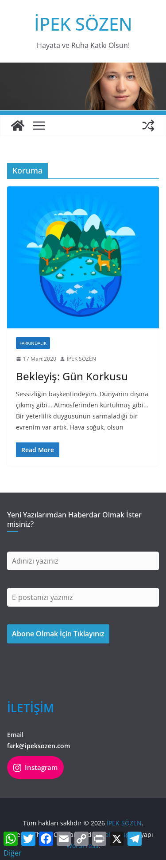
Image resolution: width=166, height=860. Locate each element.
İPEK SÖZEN (83, 24)
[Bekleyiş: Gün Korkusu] (83, 257)
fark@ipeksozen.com (38, 746)
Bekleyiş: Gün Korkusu (72, 376)
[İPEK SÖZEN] (17, 125)
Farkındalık (32, 343)
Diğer (13, 853)
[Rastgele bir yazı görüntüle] (148, 125)
